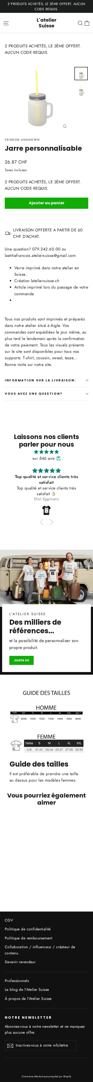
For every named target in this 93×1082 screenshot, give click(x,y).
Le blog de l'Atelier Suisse (27, 989)
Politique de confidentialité (28, 929)
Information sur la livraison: (40, 380)
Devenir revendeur (20, 962)
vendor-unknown (22, 140)
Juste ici (21, 660)
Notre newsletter (28, 1017)
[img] (46, 452)
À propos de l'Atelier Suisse (28, 998)
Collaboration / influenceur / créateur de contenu (40, 950)
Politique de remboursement (28, 938)
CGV (9, 920)
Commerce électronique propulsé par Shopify (46, 1076)
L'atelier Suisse (47, 23)
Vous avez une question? (34, 394)
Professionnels (17, 980)
